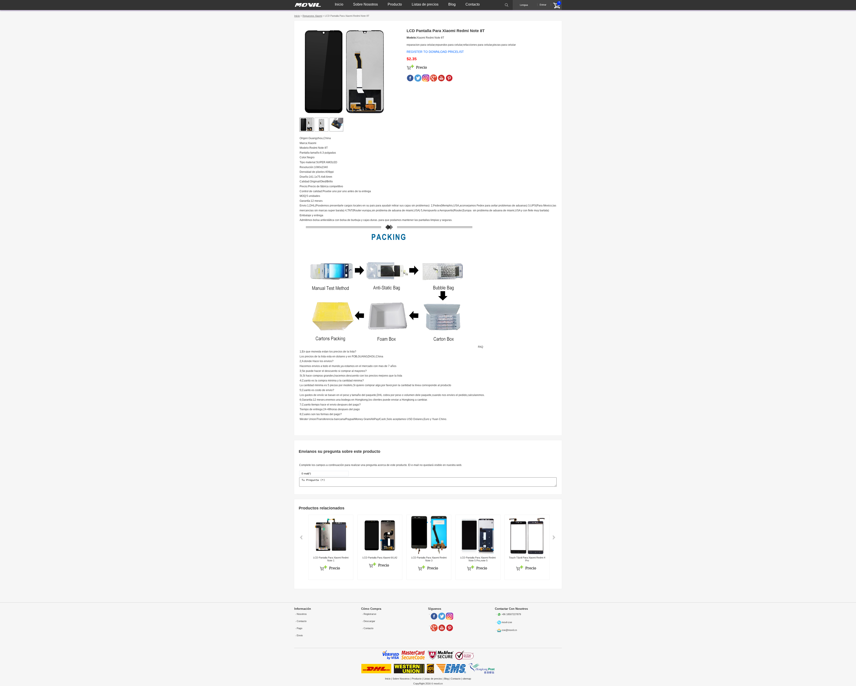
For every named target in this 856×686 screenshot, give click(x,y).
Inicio (339, 4)
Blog (452, 4)
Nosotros (302, 614)
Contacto (472, 4)
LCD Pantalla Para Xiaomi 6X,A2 (379, 557)
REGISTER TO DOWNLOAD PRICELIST (435, 52)
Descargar (369, 621)
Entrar (543, 4)
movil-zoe (507, 622)
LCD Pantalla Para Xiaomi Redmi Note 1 (330, 559)
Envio (300, 635)
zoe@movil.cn (509, 630)
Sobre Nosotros (365, 4)
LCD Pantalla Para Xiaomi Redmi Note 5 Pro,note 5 (478, 559)
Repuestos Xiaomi (312, 15)
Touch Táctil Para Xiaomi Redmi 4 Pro (527, 559)
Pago (299, 628)
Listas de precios (425, 4)
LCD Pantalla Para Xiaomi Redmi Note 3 (429, 559)
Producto (395, 4)
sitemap (467, 678)
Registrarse (370, 614)
